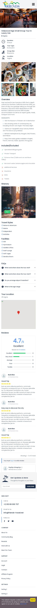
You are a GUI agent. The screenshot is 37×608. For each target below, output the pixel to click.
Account (4, 561)
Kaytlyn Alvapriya (15, 467)
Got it (33, 600)
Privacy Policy (5, 579)
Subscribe (30, 486)
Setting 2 (4, 594)
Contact (4, 570)
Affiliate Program (7, 574)
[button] (31, 77)
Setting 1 (4, 589)
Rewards (4, 541)
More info (23, 604)
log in (12, 461)
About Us (4, 533)
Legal (3, 565)
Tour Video (30, 23)
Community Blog (7, 537)
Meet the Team (6, 550)
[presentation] (26, 190)
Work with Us (5, 546)
